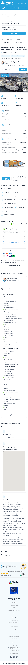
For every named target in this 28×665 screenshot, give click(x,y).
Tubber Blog (14, 602)
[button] (18, 3)
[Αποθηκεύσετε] (6, 69)
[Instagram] (17, 657)
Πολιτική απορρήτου (14, 636)
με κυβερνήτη (23, 8)
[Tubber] (7, 3)
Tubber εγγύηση (14, 626)
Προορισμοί (14, 629)
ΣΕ (14, 607)
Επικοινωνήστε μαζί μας (14, 610)
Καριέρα (14, 613)
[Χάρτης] (9, 69)
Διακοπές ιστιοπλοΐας (10, 8)
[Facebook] (11, 657)
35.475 (7, 571)
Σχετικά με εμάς (14, 605)
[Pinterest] (14, 657)
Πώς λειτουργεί (14, 620)
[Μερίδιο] (2, 69)
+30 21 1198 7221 (11, 65)
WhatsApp (21, 65)
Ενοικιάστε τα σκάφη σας (14, 623)
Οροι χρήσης (14, 638)
